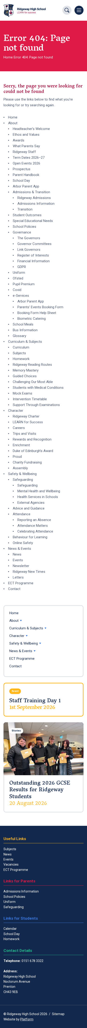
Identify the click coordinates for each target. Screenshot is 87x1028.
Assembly (20, 468)
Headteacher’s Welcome (31, 129)
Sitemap (58, 1014)
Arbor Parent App (26, 186)
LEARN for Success (28, 422)
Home (8, 57)
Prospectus (21, 169)
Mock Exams (22, 393)
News (17, 554)
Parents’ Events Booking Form (40, 307)
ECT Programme (20, 583)
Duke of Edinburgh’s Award (33, 451)
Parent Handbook (26, 175)
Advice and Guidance (29, 508)
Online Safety (23, 543)
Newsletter (21, 566)
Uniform (19, 273)
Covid (17, 290)
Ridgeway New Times (29, 572)
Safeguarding (23, 480)
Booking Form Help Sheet (36, 313)
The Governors (28, 238)
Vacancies (11, 864)
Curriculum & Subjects (25, 342)
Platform (26, 1019)
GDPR (21, 267)
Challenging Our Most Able (33, 382)
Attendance (21, 514)
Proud (17, 457)
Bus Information (25, 330)
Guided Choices (25, 376)
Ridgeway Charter (26, 416)
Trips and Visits (24, 434)
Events (18, 560)
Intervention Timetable (30, 399)
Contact (14, 589)
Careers (19, 428)
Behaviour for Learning (30, 537)
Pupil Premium (24, 284)
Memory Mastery (26, 370)
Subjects (19, 353)
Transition (24, 209)
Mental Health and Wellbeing (38, 491)
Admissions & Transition (31, 192)
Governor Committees (34, 244)
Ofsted (18, 278)
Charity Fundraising (27, 462)
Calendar (10, 928)
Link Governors (28, 250)
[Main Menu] (79, 10)
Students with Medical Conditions (38, 388)
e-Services (21, 296)
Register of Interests (33, 255)
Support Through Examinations (36, 405)
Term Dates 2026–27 (29, 157)
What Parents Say (26, 146)
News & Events (19, 549)
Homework (21, 359)
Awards (18, 140)
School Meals (23, 324)
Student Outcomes (27, 215)
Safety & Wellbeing (22, 474)
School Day (21, 181)
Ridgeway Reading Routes (32, 365)
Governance (22, 232)
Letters (18, 577)
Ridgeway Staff (24, 152)
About (12, 123)
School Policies (24, 227)
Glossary (19, 336)
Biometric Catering (31, 319)
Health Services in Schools (37, 497)
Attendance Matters (32, 526)
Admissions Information (36, 204)
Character (15, 411)
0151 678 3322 (32, 961)
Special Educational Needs (33, 221)
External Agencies (31, 503)
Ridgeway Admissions (34, 198)
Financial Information (33, 261)
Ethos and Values (26, 134)
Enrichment (21, 445)
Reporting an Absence (34, 520)
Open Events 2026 (26, 163)
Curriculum (21, 347)
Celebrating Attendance (35, 531)
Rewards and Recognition (32, 439)
